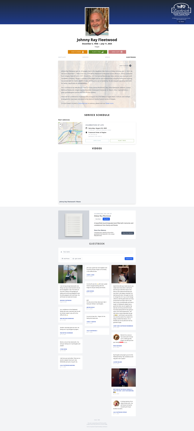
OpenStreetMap (98, 426)
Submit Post (129, 258)
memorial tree (82, 103)
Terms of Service (101, 424)
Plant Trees (122, 140)
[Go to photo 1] (121, 282)
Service (85, 57)
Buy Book (106, 219)
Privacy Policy (93, 424)
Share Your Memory (128, 233)
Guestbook (131, 57)
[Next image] (134, 274)
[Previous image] (113, 274)
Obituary (62, 57)
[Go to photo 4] (124, 282)
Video (107, 57)
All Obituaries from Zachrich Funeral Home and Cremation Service (181, 19)
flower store (109, 103)
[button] (70, 131)
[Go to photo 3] (123, 282)
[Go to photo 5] (125, 282)
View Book (97, 219)
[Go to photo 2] (122, 282)
